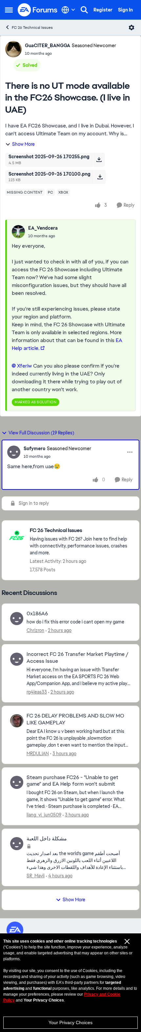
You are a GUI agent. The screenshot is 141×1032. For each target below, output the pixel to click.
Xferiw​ (24, 365)
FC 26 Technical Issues (32, 27)
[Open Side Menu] (9, 10)
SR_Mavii (36, 876)
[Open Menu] (131, 27)
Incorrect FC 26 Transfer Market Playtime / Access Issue (78, 657)
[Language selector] (68, 9)
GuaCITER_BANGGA (47, 45)
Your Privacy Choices (70, 1022)
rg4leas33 (37, 692)
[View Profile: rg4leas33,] (16, 659)
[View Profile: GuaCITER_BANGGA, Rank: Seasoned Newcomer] (13, 49)
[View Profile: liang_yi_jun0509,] (16, 782)
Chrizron (35, 630)
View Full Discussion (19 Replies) (41, 433)
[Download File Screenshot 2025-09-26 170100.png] (100, 177)
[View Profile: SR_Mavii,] (16, 843)
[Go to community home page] (38, 9)
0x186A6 (37, 613)
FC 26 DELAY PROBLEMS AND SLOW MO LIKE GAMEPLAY (75, 719)
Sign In (125, 10)
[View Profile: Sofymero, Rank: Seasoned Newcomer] (13, 452)
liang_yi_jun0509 (44, 815)
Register (102, 10)
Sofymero (34, 448)
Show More (23, 144)
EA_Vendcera (43, 228)
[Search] (84, 10)
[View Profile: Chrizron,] (16, 618)
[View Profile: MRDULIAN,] (16, 720)
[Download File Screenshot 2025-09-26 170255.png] (99, 159)
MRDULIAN (38, 753)
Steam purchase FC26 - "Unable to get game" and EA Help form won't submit (72, 781)
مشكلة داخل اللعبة (47, 838)
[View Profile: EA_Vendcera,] (18, 231)
